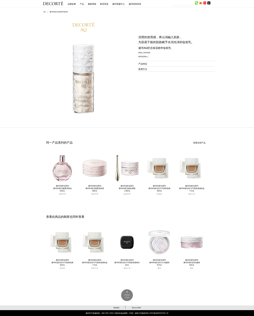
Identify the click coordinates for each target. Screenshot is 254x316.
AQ (45, 12)
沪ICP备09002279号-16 (158, 313)
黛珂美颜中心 (118, 3)
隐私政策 (116, 308)
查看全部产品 (199, 142)
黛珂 (53, 3)
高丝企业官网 (136, 308)
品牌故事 (72, 3)
